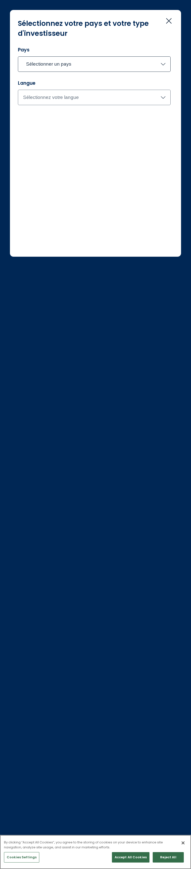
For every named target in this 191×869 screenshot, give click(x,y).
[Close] (183, 842)
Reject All (168, 857)
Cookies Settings (22, 857)
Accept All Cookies (131, 857)
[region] (95, 852)
